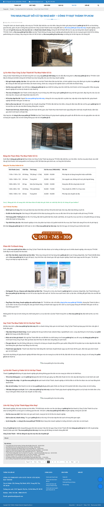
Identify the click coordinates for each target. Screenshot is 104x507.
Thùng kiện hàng (67, 479)
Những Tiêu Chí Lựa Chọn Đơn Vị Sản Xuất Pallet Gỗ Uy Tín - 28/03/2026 (24, 451)
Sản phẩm (47, 5)
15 (68, 462)
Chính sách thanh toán (52, 477)
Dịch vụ (60, 5)
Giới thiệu (32, 5)
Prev (39, 462)
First (35, 462)
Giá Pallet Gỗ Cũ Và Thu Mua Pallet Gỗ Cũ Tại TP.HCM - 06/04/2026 (23, 447)
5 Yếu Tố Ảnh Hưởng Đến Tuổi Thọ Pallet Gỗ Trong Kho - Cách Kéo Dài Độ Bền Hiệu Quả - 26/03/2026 (31, 453)
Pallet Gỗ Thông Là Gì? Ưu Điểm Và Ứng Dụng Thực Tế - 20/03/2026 (23, 456)
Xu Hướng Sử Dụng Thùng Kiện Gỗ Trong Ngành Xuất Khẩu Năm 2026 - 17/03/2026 (27, 457)
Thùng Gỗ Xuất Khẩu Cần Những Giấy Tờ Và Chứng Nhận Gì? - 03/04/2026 (24, 448)
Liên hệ (87, 5)
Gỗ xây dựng (66, 484)
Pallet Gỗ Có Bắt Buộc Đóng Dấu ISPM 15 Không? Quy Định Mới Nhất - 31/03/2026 (27, 450)
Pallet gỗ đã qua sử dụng (69, 482)
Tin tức (74, 5)
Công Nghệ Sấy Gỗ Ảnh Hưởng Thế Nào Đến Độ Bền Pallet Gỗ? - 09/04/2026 (25, 445)
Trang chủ (17, 5)
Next (72, 462)
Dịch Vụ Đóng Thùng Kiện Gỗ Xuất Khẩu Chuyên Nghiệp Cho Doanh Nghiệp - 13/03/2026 (28, 458)
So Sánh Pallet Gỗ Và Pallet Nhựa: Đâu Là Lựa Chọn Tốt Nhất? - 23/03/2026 (25, 454)
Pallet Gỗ (65, 477)
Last (77, 462)
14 (65, 462)
